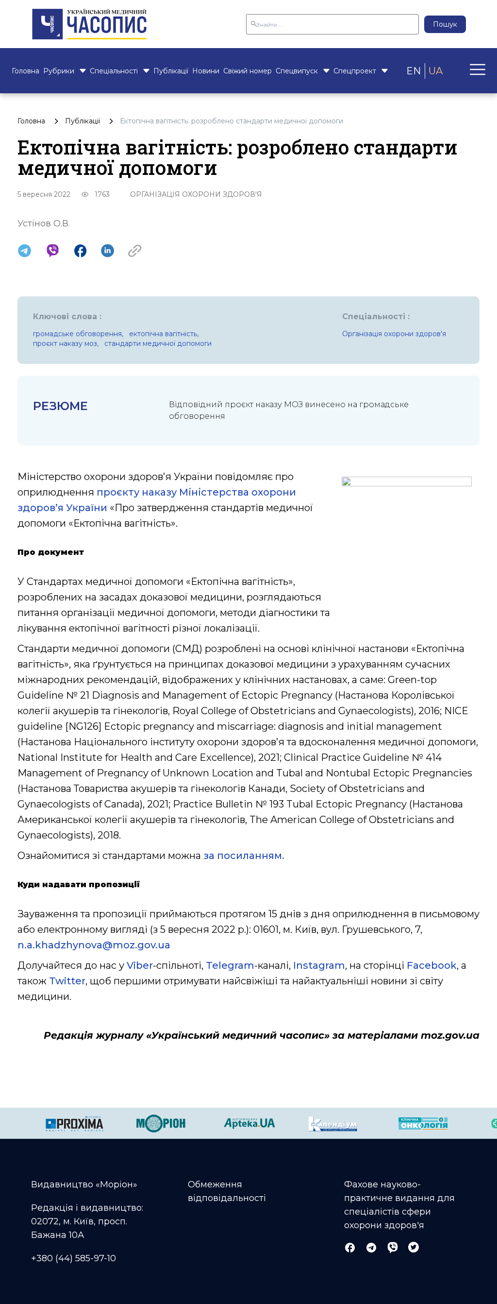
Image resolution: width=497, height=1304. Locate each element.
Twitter (67, 981)
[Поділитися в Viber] (52, 250)
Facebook (432, 965)
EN (413, 71)
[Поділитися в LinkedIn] (107, 250)
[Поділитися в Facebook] (80, 250)
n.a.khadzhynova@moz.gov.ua (93, 945)
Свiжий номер (247, 71)
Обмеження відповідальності (227, 1191)
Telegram (230, 965)
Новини (205, 71)
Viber (140, 965)
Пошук (445, 24)
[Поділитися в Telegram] (24, 250)
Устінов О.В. (43, 223)
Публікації (170, 71)
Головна (25, 71)
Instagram (319, 965)
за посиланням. (243, 855)
